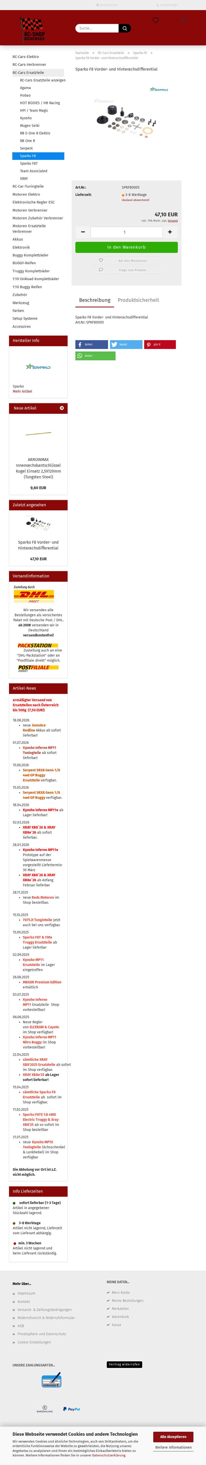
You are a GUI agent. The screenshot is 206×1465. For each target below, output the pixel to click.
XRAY (24, 179)
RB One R (27, 141)
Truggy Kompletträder (31, 271)
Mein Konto (121, 1293)
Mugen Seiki (29, 126)
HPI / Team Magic (34, 110)
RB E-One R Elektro (35, 133)
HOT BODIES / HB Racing (40, 103)
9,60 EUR (38, 487)
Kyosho (26, 118)
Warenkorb (120, 1317)
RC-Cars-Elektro (26, 56)
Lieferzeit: (83, 195)
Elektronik (21, 247)
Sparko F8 (28, 156)
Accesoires (22, 326)
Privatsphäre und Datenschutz (42, 1334)
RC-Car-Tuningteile (28, 186)
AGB (21, 1326)
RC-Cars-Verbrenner (29, 64)
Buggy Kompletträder (30, 255)
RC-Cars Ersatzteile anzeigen (42, 80)
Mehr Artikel (22, 391)
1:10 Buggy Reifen (27, 287)
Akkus (18, 239)
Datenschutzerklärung (108, 1455)
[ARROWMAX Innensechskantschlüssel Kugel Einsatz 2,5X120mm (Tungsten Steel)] (38, 434)
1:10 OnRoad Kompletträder (36, 279)
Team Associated (33, 171)
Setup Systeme (25, 318)
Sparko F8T (29, 163)
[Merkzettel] (156, 20)
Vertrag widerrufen (124, 1364)
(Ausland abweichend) (135, 200)
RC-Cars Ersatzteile (28, 72)
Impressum (26, 1293)
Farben (18, 310)
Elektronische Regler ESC (34, 202)
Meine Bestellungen (127, 1301)
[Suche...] (125, 28)
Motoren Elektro (26, 194)
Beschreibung (94, 300)
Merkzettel (120, 1309)
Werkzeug (21, 303)
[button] (183, 20)
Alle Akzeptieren (173, 1437)
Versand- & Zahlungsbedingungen (45, 1310)
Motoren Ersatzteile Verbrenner (29, 228)
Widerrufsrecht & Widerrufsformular (46, 1318)
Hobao (25, 95)
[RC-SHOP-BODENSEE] (33, 31)
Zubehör (20, 294)
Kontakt (24, 1302)
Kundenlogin (168, 5)
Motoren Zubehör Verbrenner (38, 218)
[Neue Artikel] (62, 408)
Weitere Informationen (173, 1447)
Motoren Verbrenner (30, 210)
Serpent (26, 148)
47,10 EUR (38, 558)
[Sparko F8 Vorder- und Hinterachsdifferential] (126, 114)
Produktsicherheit (138, 300)
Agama (25, 88)
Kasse (116, 1325)
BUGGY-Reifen (24, 263)
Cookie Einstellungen (34, 1342)
